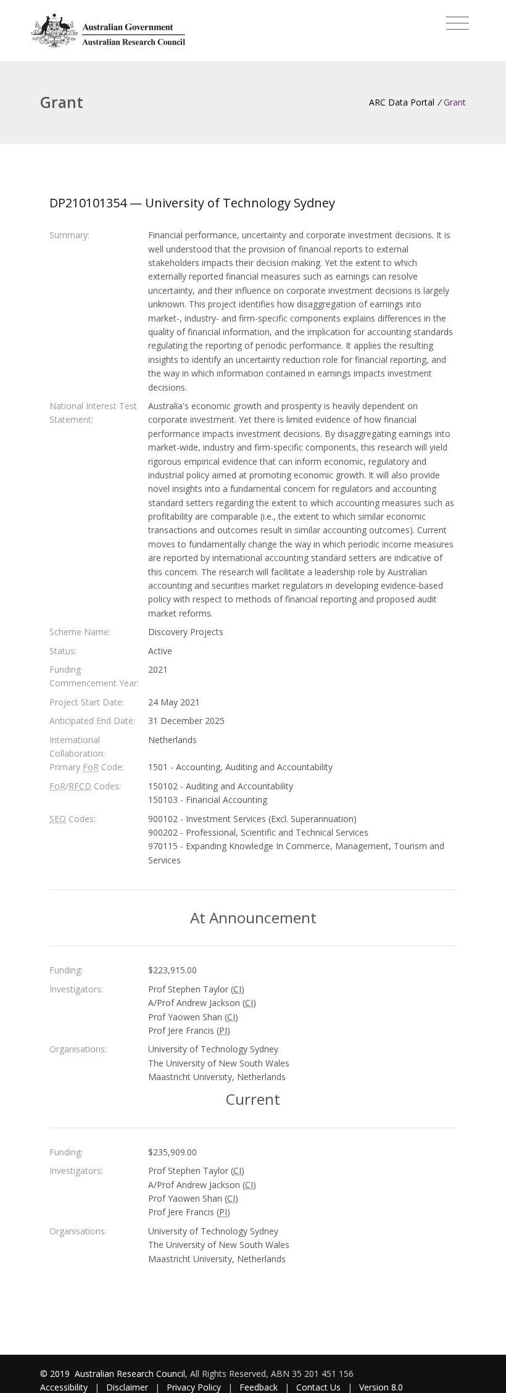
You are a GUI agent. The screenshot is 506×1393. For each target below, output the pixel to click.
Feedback (258, 1387)
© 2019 (56, 1373)
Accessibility (64, 1387)
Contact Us (318, 1387)
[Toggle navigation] (457, 23)
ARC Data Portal (401, 102)
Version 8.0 (381, 1387)
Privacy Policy (194, 1387)
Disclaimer (127, 1387)
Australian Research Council (130, 1373)
